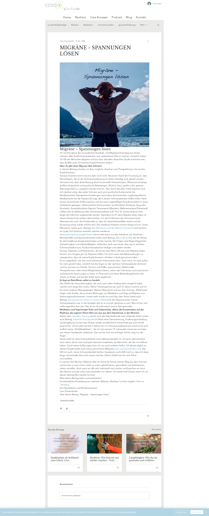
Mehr (142, 25)
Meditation (88, 25)
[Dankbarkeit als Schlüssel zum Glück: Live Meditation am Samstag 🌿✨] (65, 443)
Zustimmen (197, 512)
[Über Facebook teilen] (61, 408)
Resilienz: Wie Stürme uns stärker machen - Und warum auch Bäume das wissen (104, 459)
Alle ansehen (156, 429)
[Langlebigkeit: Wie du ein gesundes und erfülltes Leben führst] (143, 443)
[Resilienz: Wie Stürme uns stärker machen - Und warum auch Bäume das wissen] (104, 443)
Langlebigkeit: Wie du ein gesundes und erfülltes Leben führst (143, 459)
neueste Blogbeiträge (57, 25)
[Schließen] (206, 512)
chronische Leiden (106, 25)
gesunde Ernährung (127, 25)
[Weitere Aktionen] (147, 41)
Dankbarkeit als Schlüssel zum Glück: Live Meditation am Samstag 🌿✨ (65, 459)
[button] (158, 25)
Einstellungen (182, 512)
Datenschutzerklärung (127, 512)
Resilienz (75, 25)
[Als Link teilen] (67, 408)
